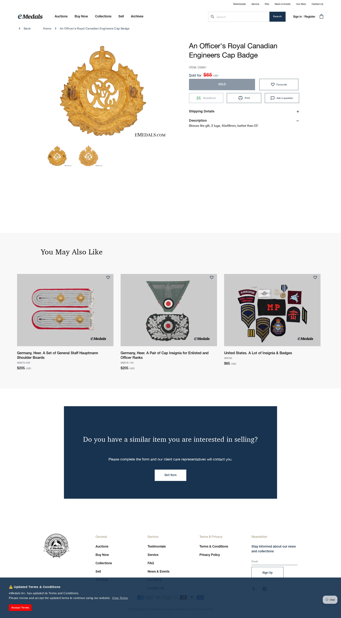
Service (255, 4)
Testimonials (239, 4)
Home (47, 28)
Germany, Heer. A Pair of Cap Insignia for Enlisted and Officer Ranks (165, 356)
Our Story (301, 4)
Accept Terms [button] (20, 607)
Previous (50, 92)
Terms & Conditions (213, 546)
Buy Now (102, 555)
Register (309, 17)
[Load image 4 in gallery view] (89, 155)
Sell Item (170, 475)
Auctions (102, 546)
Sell (98, 571)
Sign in (297, 17)
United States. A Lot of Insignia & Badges (258, 353)
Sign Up (267, 573)
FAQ (267, 4)
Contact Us (317, 4)
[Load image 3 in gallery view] (58, 155)
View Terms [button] (120, 598)
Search (277, 16)
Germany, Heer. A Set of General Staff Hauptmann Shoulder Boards (57, 356)
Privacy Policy (209, 555)
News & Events (283, 4)
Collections (104, 563)
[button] (81, 16)
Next (158, 92)
